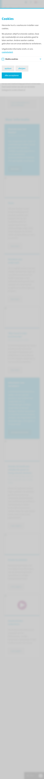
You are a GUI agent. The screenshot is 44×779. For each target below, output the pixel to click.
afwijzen (21, 68)
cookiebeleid (7, 52)
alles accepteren (12, 75)
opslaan (8, 68)
